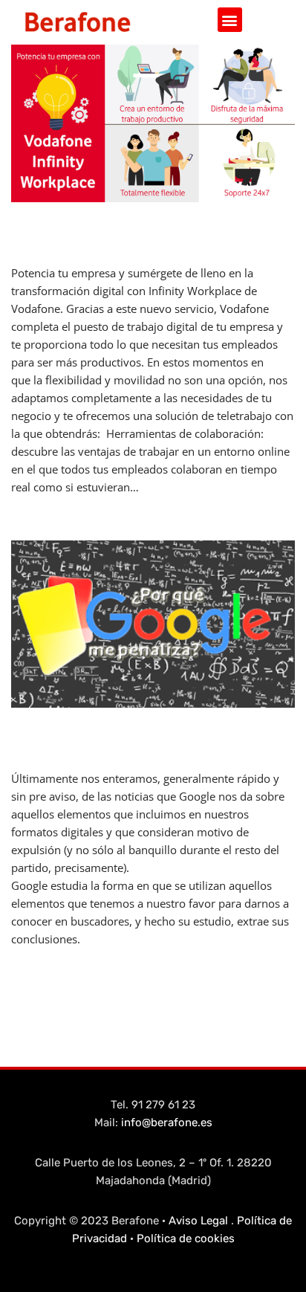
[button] (230, 19)
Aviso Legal (198, 1220)
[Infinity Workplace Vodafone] (153, 123)
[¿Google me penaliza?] (153, 623)
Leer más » (169, 486)
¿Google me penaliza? (106, 735)
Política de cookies (186, 1238)
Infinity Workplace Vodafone (138, 229)
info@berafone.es (166, 1122)
